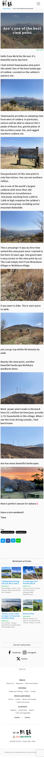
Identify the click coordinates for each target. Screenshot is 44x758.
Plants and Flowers (31, 683)
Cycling (33, 691)
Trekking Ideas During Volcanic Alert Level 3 (10, 582)
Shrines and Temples (29, 699)
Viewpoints (19, 683)
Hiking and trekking (16, 691)
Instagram (31, 652)
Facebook (16, 652)
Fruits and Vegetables (23, 713)
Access (27, 717)
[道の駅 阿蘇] (22, 737)
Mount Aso (10, 683)
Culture (17, 699)
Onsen (26, 691)
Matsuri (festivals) (23, 702)
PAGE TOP (22, 669)
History (10, 699)
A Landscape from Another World (30, 582)
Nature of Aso (28, 613)
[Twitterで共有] (3, 540)
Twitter (24, 658)
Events (17, 717)
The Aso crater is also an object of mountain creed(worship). (10, 615)
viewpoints (21, 532)
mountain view (7, 532)
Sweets (31, 710)
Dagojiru (13, 710)
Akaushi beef (22, 710)
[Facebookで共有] (8, 540)
